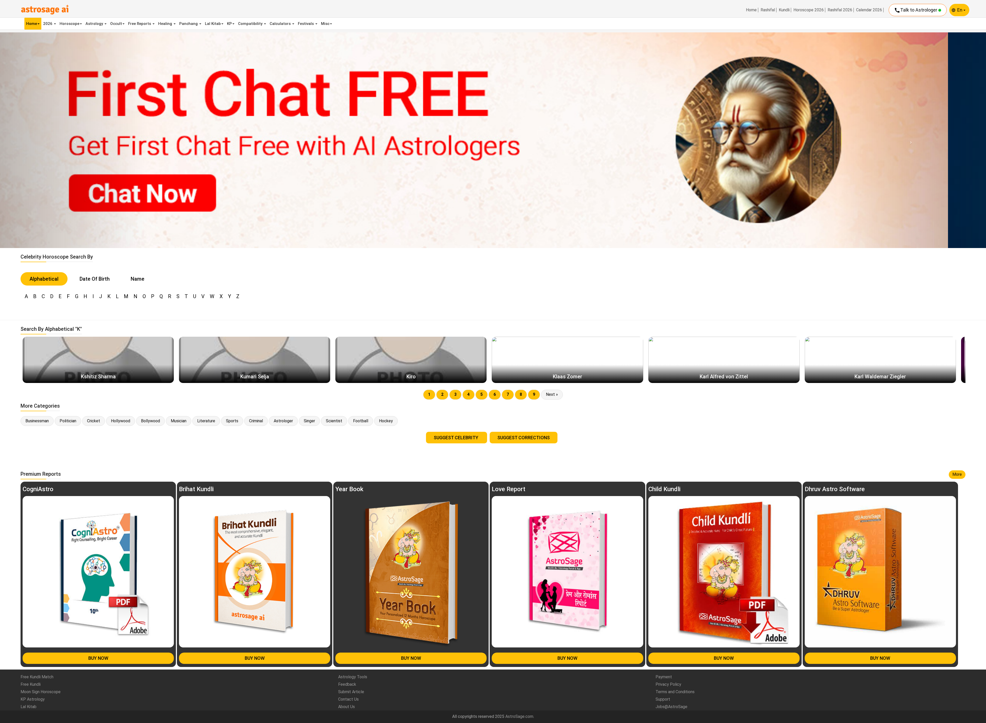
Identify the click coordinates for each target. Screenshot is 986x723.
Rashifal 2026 (840, 10)
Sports (232, 420)
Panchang (189, 23)
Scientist (334, 420)
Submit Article (351, 691)
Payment (664, 676)
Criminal (256, 420)
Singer (309, 420)
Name (137, 279)
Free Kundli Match (37, 676)
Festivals (306, 23)
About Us (346, 706)
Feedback (347, 684)
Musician (178, 420)
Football (360, 420)
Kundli (784, 10)
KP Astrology (33, 699)
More (957, 474)
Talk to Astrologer (916, 10)
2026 (48, 23)
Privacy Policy (668, 684)
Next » (552, 394)
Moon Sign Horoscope (41, 691)
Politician (68, 420)
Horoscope (69, 23)
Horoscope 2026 (808, 10)
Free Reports (140, 23)
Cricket (93, 420)
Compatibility (250, 23)
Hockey (386, 420)
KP (229, 23)
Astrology (95, 23)
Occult (116, 23)
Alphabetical (44, 279)
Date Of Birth (95, 279)
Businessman (37, 420)
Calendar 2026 (869, 10)
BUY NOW (98, 658)
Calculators (281, 23)
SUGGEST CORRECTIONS (523, 437)
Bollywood (150, 420)
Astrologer (283, 420)
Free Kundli (31, 684)
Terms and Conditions (675, 691)
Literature (206, 420)
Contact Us (348, 699)
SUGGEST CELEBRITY (456, 437)
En (960, 10)
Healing (165, 23)
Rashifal (768, 10)
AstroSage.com (519, 716)
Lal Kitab (213, 23)
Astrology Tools (352, 676)
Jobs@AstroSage (671, 706)
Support (663, 699)
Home (751, 10)
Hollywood (120, 420)
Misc (325, 23)
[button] (74, 140)
